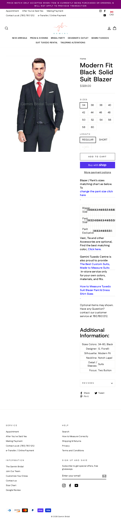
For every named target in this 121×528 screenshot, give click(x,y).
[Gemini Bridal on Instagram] (64, 485)
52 (92, 120)
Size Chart (11, 485)
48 (109, 112)
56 (109, 120)
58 (83, 127)
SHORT (103, 140)
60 (92, 127)
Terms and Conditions (73, 450)
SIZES (84, 99)
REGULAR (87, 140)
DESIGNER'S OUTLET (78, 38)
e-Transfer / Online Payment (52, 15)
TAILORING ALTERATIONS (72, 42)
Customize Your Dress (17, 476)
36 (92, 105)
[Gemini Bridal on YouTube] (76, 485)
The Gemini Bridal (15, 466)
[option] (60, 4)
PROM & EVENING (39, 38)
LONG (85, 147)
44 (92, 112)
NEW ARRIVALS (19, 38)
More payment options (97, 172)
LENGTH (85, 134)
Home (83, 58)
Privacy (66, 445)
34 (83, 105)
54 (101, 120)
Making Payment (55, 11)
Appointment (12, 11)
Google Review (13, 490)
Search (65, 431)
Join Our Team (13, 471)
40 (109, 105)
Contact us (11, 480)
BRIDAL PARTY (58, 38)
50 (83, 120)
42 (83, 112)
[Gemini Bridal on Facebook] (70, 485)
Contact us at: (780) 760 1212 (20, 15)
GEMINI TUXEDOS (100, 38)
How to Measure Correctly (75, 436)
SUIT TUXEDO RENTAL (47, 42)
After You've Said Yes (32, 11)
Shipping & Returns (71, 441)
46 (100, 112)
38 (101, 105)
